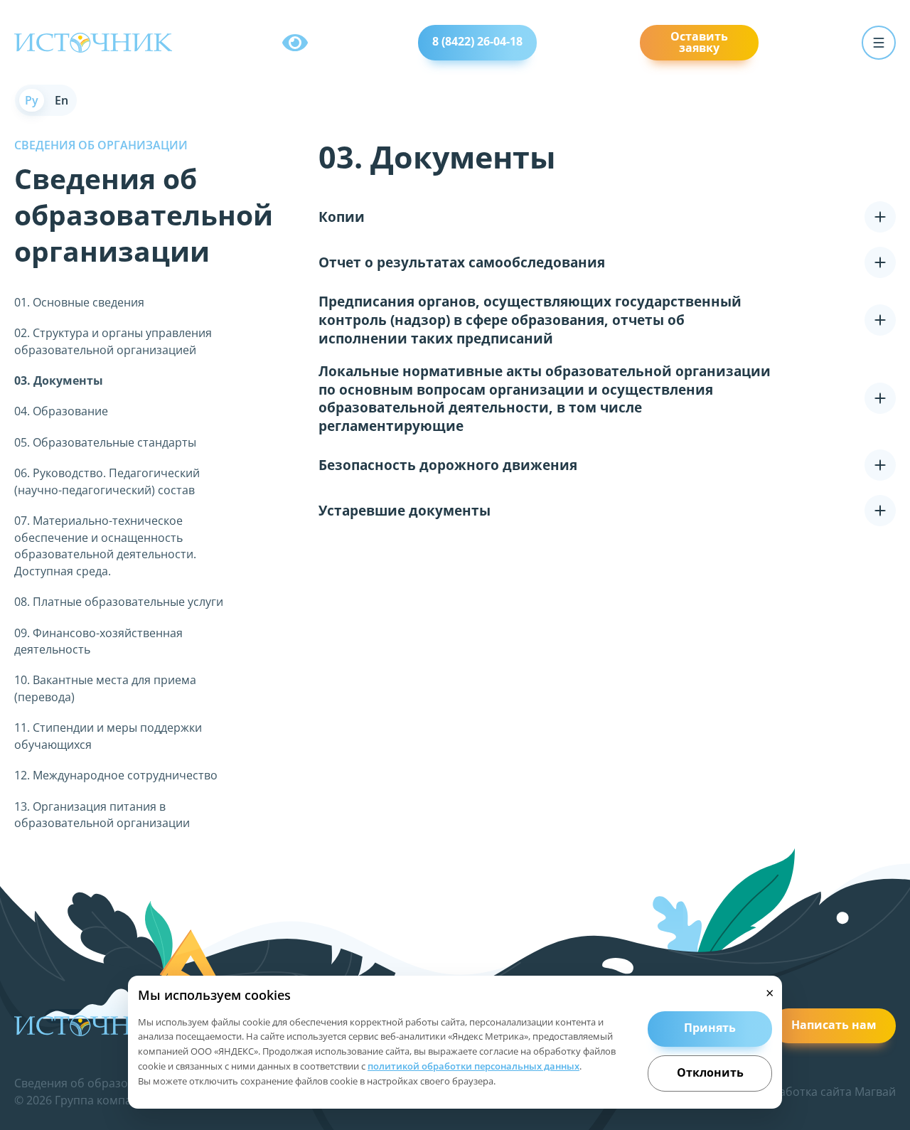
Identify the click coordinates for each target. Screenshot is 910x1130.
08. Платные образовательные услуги (118, 601)
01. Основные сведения (79, 302)
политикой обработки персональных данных (473, 1066)
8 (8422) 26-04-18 (477, 41)
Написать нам (834, 1025)
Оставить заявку (699, 41)
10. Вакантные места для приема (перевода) (105, 688)
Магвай (875, 1091)
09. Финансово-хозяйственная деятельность (98, 641)
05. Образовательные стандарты (105, 442)
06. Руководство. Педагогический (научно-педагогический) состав (107, 481)
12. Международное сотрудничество (116, 775)
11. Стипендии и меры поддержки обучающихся (108, 736)
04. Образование (61, 411)
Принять (710, 1027)
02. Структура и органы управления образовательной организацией (113, 341)
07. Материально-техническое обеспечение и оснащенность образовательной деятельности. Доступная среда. (105, 545)
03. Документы (58, 380)
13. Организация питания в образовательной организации (102, 815)
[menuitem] (31, 100)
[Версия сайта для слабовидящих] (295, 42)
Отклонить (710, 1072)
